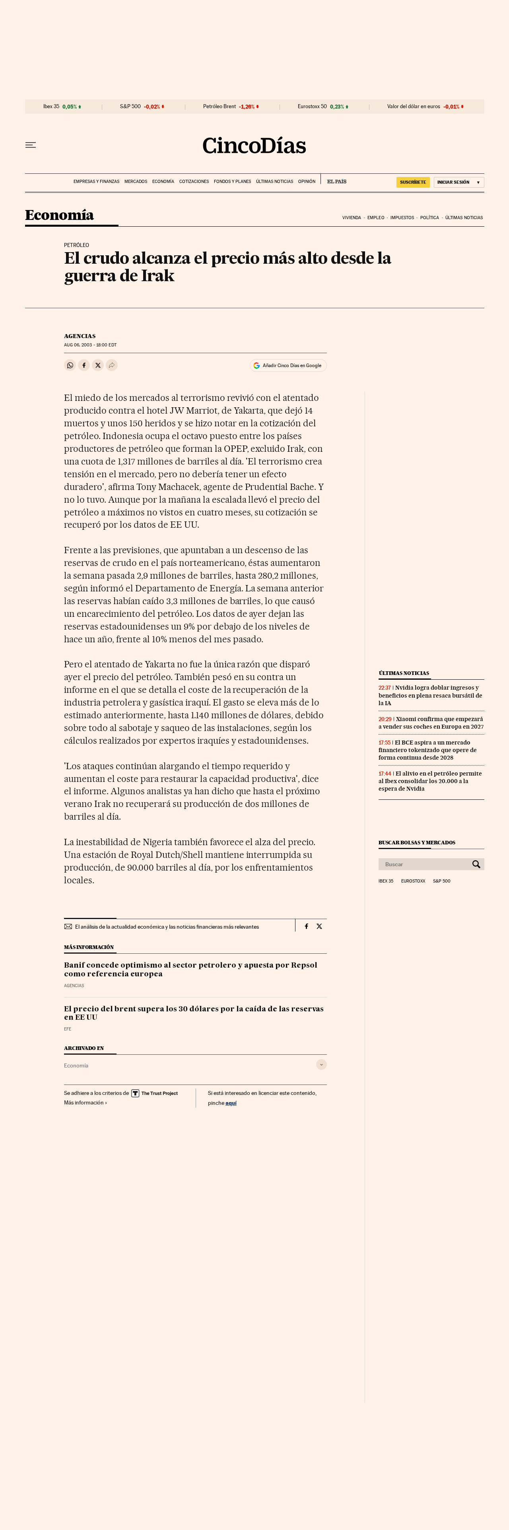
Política (429, 217)
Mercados (135, 181)
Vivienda (351, 217)
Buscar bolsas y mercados (417, 843)
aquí (231, 1102)
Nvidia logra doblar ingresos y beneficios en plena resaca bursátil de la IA (430, 695)
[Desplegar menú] (30, 145)
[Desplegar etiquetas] (321, 1064)
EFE (67, 1029)
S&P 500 (130, 106)
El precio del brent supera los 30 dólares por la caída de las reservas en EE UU (194, 1014)
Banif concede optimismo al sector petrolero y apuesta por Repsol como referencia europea (190, 970)
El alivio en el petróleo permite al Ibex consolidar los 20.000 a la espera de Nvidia (430, 781)
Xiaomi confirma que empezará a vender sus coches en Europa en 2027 (431, 722)
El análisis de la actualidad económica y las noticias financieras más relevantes (167, 926)
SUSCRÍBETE (413, 182)
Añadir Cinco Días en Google (292, 365)
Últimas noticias (274, 181)
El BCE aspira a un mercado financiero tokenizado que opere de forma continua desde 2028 (428, 750)
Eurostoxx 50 (312, 106)
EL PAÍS (333, 179)
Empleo (376, 217)
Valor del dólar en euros (413, 106)
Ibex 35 (51, 106)
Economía (163, 181)
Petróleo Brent (219, 106)
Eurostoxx (413, 881)
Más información (84, 1102)
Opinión (306, 181)
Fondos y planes (232, 181)
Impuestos (402, 217)
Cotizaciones (194, 181)
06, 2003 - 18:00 (90, 345)
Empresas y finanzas (96, 181)
